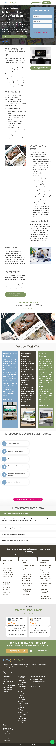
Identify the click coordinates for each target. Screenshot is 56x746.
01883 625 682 (7, 733)
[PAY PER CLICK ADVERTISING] (28, 590)
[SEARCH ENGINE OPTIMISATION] (28, 584)
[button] (53, 2)
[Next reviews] (50, 626)
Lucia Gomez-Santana (17, 618)
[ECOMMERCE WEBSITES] (9, 588)
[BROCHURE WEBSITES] (9, 583)
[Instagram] (12, 672)
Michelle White (37, 618)
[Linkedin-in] (8, 672)
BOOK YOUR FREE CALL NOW (42, 32)
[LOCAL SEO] (28, 594)
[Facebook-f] (4, 672)
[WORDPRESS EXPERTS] (9, 593)
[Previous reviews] (6, 626)
